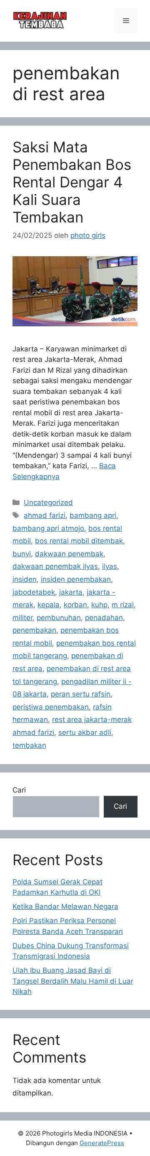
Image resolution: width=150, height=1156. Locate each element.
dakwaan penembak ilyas (55, 566)
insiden (24, 579)
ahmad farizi (44, 515)
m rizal (123, 605)
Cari (19, 790)
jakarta (70, 592)
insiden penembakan (76, 579)
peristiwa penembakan (50, 707)
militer (22, 617)
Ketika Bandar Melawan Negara (65, 906)
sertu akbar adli (84, 732)
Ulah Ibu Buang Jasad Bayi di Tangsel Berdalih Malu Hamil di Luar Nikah (72, 981)
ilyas (109, 566)
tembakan (29, 745)
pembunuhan (59, 617)
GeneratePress (102, 1143)
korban (75, 605)
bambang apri (93, 515)
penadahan (104, 617)
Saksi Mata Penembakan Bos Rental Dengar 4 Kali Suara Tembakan (71, 182)
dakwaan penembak (69, 554)
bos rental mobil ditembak (79, 541)
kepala (49, 605)
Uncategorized (48, 502)
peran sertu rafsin (80, 694)
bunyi (21, 554)
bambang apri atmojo (48, 528)
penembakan (34, 630)
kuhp (99, 605)
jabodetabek (33, 592)
